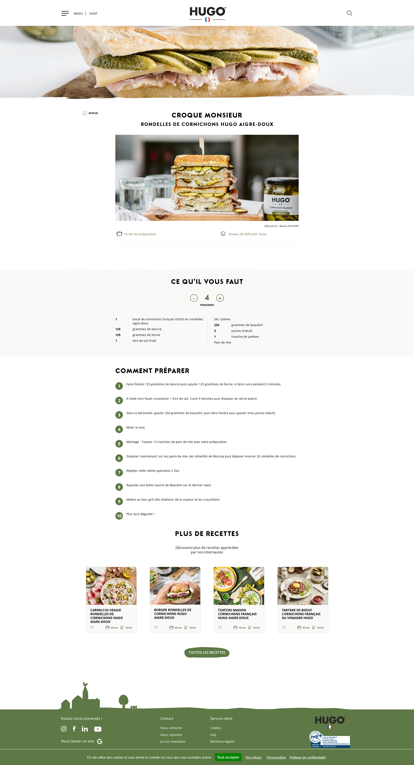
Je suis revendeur (173, 741)
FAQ (213, 735)
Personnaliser (276, 757)
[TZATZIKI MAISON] (239, 587)
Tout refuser (253, 757)
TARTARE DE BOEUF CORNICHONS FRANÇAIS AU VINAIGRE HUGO (301, 614)
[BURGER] (175, 587)
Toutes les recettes (207, 652)
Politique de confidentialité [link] (308, 757)
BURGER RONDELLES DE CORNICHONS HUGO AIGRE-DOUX (172, 614)
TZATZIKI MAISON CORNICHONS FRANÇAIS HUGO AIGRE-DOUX (237, 614)
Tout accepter (228, 757)
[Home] (207, 13)
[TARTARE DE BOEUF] (303, 587)
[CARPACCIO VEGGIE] (111, 587)
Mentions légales (222, 741)
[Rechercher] (349, 14)
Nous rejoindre (171, 735)
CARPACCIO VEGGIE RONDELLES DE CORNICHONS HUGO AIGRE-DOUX (106, 616)
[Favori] (92, 627)
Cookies (215, 728)
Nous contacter (171, 728)
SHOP (93, 13)
